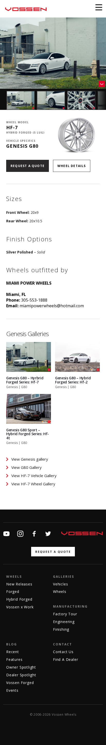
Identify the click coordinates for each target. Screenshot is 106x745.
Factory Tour (65, 613)
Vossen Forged (20, 682)
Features (14, 659)
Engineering (64, 621)
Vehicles (60, 584)
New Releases (19, 584)
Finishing (61, 629)
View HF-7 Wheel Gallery (33, 483)
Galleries (63, 576)
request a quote (53, 552)
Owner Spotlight (21, 667)
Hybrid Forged (19, 599)
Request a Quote (28, 166)
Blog (11, 644)
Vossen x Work (19, 606)
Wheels (14, 576)
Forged (12, 591)
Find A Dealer (65, 659)
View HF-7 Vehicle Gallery (34, 475)
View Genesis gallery (29, 459)
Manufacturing (70, 606)
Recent (12, 651)
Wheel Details (71, 166)
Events (12, 690)
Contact (62, 644)
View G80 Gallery (26, 467)
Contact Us (63, 651)
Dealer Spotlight (21, 674)
